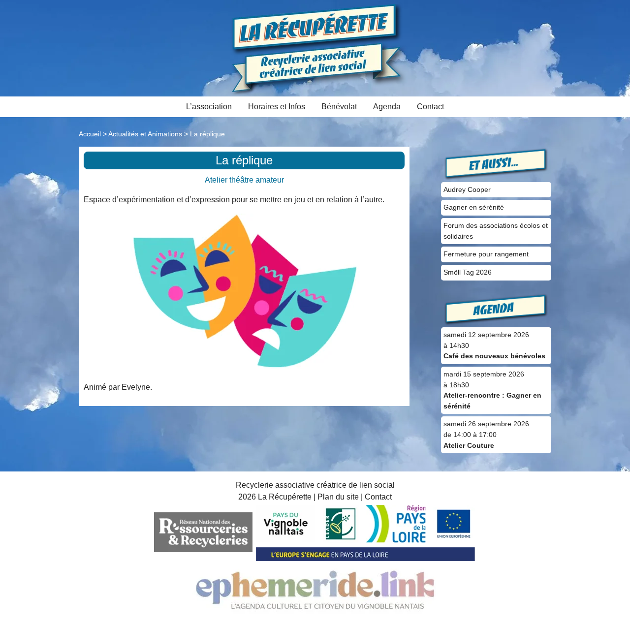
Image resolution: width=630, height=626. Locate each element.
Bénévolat (339, 106)
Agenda (387, 106)
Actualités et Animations (145, 134)
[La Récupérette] (315, 47)
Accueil (90, 134)
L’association (209, 106)
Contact (430, 106)
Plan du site (338, 497)
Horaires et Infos (276, 106)
